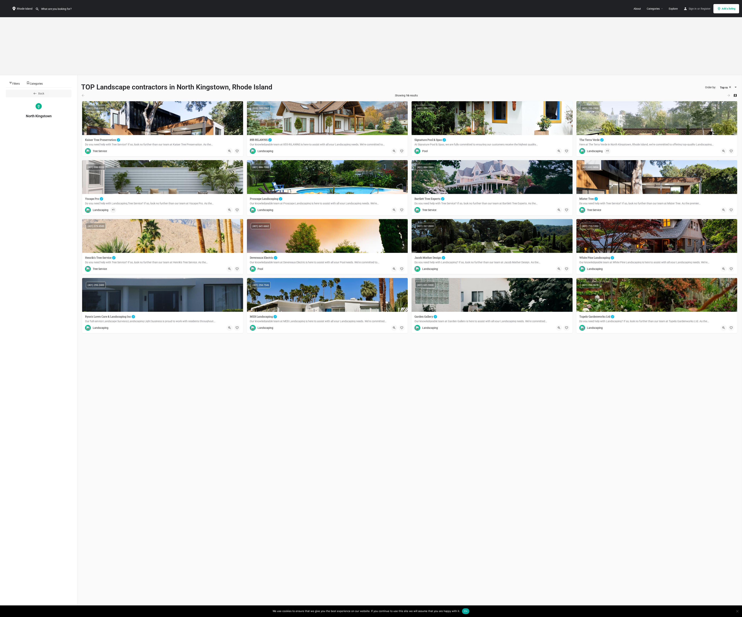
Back (41, 93)
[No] (737, 611)
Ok (465, 611)
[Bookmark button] (237, 151)
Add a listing (728, 8)
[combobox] (726, 87)
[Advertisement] (371, 46)
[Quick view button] (229, 151)
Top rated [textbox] (726, 87)
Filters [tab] (16, 83)
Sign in (693, 8)
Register (706, 8)
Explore (673, 8)
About (637, 8)
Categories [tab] (36, 83)
